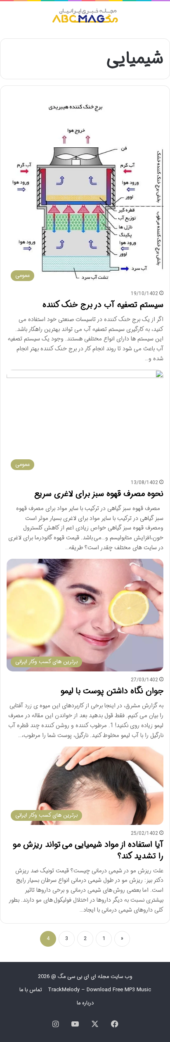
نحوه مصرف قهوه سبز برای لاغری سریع (98, 493)
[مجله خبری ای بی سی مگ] (85, 16)
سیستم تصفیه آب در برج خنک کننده (102, 304)
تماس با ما (30, 989)
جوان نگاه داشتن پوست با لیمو (112, 691)
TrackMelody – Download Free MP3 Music (99, 989)
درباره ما (85, 1003)
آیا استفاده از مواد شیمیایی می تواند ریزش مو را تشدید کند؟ (88, 850)
